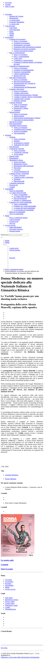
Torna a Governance (20, 41)
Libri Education (14, 30)
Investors (8, 135)
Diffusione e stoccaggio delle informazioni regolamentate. (20, 657)
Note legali (8, 598)
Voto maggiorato (19, 133)
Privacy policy (10, 601)
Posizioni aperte (14, 231)
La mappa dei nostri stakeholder (24, 208)
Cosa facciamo (10, 26)
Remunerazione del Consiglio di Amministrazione (24, 84)
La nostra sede (14, 24)
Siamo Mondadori (15, 227)
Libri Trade (13, 28)
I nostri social (13, 221)
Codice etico (18, 58)
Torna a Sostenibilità (20, 195)
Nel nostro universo (16, 229)
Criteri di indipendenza (21, 74)
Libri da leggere (14, 219)
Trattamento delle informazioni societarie (27, 47)
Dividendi (17, 179)
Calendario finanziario (16, 183)
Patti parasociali (19, 181)
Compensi (17, 110)
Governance (9, 37)
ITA (6, 3)
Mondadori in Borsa (16, 160)
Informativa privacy (11, 600)
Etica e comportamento (17, 53)
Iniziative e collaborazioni (22, 200)
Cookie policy (10, 603)
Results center (14, 156)
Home (7, 240)
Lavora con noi (10, 225)
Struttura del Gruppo (16, 16)
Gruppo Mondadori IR (21, 172)
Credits (7, 607)
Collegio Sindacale (15, 102)
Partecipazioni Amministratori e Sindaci (27, 118)
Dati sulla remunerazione (17, 78)
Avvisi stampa (18, 154)
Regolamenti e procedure (22, 45)
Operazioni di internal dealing (24, 120)
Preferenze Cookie (11, 605)
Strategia (12, 137)
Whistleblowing (10, 609)
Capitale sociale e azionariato (19, 173)
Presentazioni (13, 158)
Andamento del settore (21, 145)
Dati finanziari (14, 147)
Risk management (15, 124)
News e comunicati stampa (18, 218)
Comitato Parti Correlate (22, 99)
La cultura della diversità (17, 193)
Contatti (7, 4)
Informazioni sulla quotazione (24, 166)
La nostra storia (14, 20)
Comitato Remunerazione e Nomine (26, 95)
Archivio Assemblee (20, 131)
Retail (11, 31)
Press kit (12, 223)
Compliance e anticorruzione (23, 60)
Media (11, 35)
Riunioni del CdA (20, 76)
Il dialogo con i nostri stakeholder (20, 202)
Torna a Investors (19, 139)
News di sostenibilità (16, 214)
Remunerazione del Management (25, 87)
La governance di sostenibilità (24, 210)
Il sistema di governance (17, 39)
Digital (11, 33)
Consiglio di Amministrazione (19, 66)
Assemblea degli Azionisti (18, 125)
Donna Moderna (10, 479)
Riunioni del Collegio (21, 108)
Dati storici (17, 168)
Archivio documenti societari (23, 51)
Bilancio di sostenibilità (17, 212)
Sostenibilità (9, 189)
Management (13, 18)
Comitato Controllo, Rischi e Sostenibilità (28, 97)
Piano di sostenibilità (16, 191)
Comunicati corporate (16, 148)
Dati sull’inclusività (20, 198)
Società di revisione (16, 122)
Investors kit (13, 185)
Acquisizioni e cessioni (21, 143)
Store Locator (9, 6)
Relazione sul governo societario (25, 49)
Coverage (17, 170)
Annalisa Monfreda (11, 475)
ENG (10, 3)
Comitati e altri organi (16, 89)
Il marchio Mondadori (16, 22)
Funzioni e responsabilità (22, 72)
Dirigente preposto (20, 101)
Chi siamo (8, 14)
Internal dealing (14, 112)
